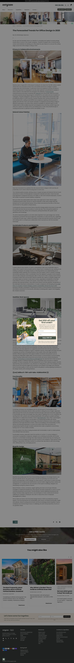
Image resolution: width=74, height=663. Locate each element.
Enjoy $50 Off (47, 338)
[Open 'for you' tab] (3, 659)
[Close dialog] (56, 320)
